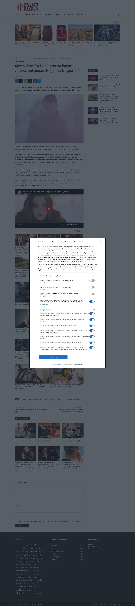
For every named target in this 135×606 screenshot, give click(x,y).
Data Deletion (56, 364)
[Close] (102, 242)
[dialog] (67, 303)
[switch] (92, 280)
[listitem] (67, 276)
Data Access (67, 364)
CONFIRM (53, 357)
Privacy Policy (78, 364)
